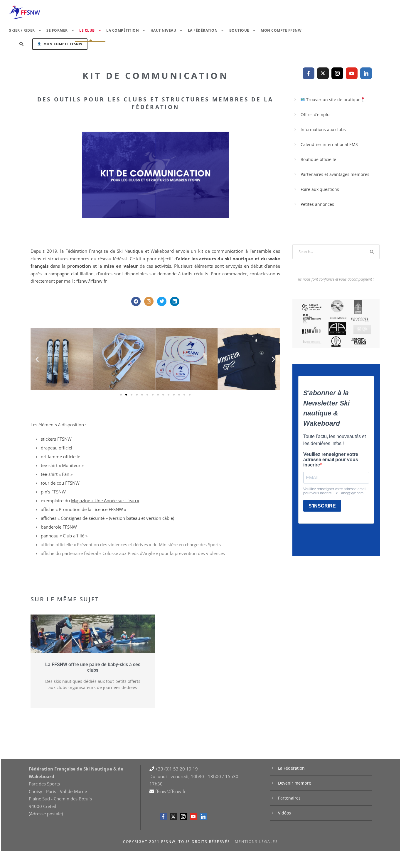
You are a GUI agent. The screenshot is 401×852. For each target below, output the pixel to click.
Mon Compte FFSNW (281, 30)
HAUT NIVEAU (163, 30)
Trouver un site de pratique (332, 99)
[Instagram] (149, 301)
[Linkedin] (174, 301)
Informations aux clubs (323, 129)
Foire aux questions (320, 189)
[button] (37, 359)
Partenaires (289, 798)
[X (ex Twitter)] (323, 73)
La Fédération (291, 768)
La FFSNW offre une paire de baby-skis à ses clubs (92, 667)
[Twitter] (161, 301)
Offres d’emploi (316, 114)
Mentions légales (256, 841)
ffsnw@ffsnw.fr (91, 281)
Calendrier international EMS (329, 144)
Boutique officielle (318, 159)
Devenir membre (294, 783)
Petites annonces (317, 204)
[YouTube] (352, 73)
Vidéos (284, 813)
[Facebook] (136, 301)
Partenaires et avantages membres (335, 174)
